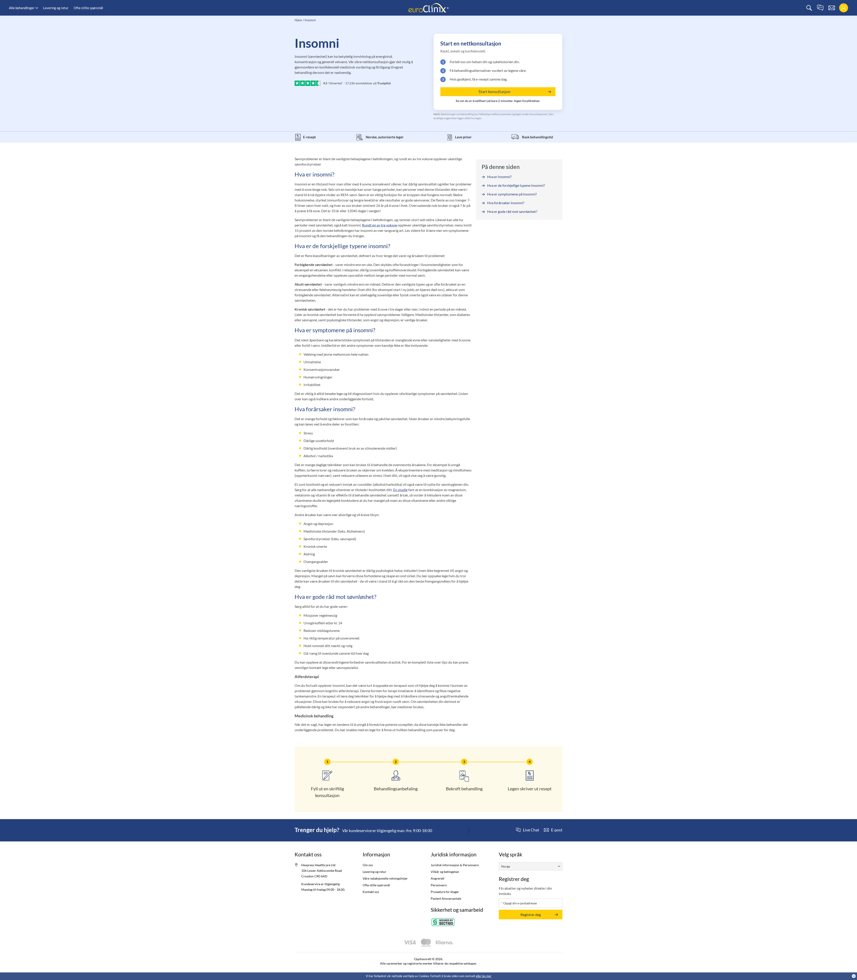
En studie (400, 490)
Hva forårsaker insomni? (505, 203)
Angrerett (437, 878)
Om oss (368, 865)
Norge (505, 866)
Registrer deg (530, 914)
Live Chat (531, 830)
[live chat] (820, 8)
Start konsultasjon (494, 91)
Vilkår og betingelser (445, 872)
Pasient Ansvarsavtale (446, 898)
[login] (843, 8)
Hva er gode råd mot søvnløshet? (512, 211)
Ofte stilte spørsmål (88, 8)
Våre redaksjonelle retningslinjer (385, 878)
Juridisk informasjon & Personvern (455, 865)
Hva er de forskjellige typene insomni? (516, 185)
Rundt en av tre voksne (379, 225)
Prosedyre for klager (445, 892)
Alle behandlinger (22, 8)
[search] (809, 8)
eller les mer (483, 976)
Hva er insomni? (499, 176)
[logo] (428, 7)
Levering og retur (56, 8)
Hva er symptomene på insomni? (512, 194)
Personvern (439, 885)
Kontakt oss (371, 892)
